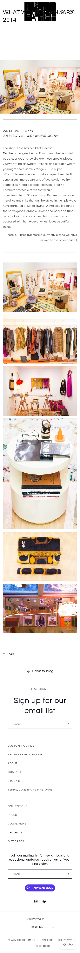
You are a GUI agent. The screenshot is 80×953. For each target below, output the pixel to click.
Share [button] (11, 654)
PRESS (12, 815)
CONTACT (14, 772)
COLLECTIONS (18, 806)
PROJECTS (15, 832)
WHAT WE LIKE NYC (19, 131)
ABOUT (12, 763)
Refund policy (46, 940)
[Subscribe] (67, 724)
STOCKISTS (15, 781)
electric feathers (26, 940)
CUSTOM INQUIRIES (21, 746)
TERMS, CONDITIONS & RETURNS (30, 789)
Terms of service (41, 946)
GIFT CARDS (16, 841)
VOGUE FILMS (17, 823)
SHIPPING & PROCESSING (25, 754)
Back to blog (43, 671)
